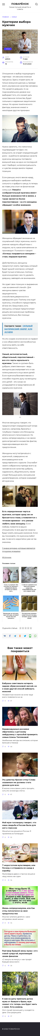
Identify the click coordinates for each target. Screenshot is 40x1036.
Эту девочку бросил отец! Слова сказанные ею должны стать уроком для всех (18, 782)
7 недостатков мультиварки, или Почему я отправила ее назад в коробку (18, 868)
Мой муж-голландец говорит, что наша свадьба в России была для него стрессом (19, 825)
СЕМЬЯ (8, 49)
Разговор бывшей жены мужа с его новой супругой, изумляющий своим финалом (20, 953)
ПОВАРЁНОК (20, 3)
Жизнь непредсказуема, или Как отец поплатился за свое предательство (18, 911)
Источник (6, 557)
